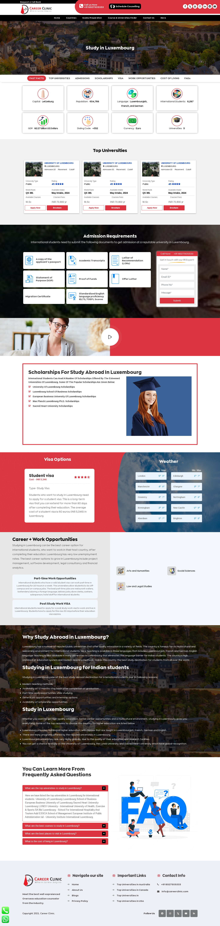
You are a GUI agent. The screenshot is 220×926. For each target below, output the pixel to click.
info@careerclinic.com (175, 891)
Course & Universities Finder (122, 18)
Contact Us (148, 18)
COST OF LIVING (169, 78)
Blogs (75, 895)
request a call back (30, 2)
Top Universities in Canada (132, 890)
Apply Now (35, 208)
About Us (77, 890)
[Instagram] (170, 913)
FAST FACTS (36, 78)
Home (57, 18)
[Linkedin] (194, 913)
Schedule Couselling (127, 6)
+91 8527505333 (183, 253)
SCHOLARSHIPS (104, 78)
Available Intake (58, 190)
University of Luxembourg (58, 163)
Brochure (57, 208)
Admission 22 (50, 169)
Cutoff (71, 169)
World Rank (30, 190)
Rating (54, 181)
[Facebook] (162, 913)
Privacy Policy (80, 901)
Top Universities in (128, 895)
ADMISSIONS (82, 78)
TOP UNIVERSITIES (59, 78)
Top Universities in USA (130, 901)
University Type (32, 181)
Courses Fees (59, 197)
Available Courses (33, 197)
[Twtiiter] (178, 913)
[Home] (42, 880)
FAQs (187, 78)
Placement (62, 169)
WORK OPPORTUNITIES (141, 78)
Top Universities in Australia (133, 884)
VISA (120, 78)
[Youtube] (186, 913)
